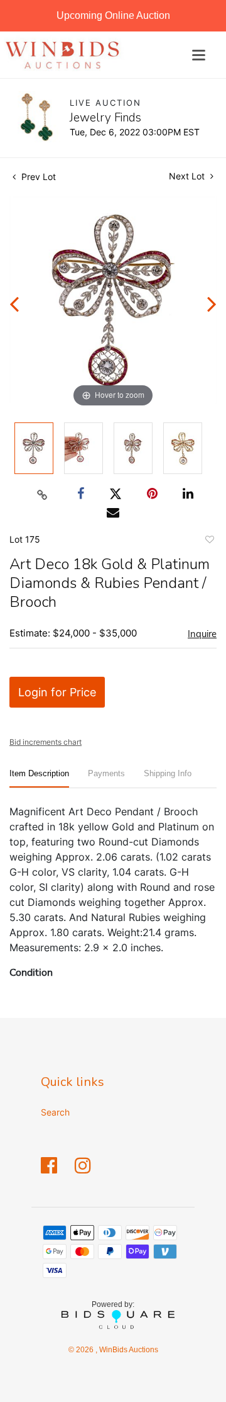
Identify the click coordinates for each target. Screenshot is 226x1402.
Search (55, 1112)
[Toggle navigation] (198, 55)
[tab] (39, 778)
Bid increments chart (45, 742)
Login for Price (57, 692)
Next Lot (188, 176)
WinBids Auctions (127, 1349)
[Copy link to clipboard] (42, 494)
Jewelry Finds (105, 118)
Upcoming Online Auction (113, 15)
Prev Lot (37, 176)
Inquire (202, 634)
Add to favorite (209, 541)
